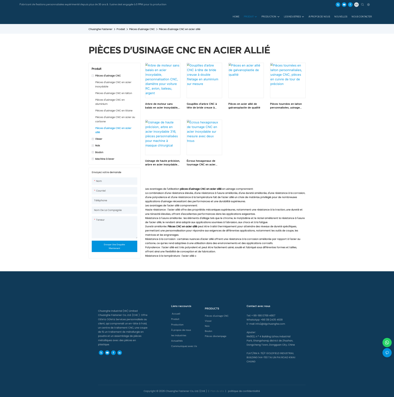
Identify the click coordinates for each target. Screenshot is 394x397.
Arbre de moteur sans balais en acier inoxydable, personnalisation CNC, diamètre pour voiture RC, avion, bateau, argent (161, 105)
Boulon (208, 331)
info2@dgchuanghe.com (270, 324)
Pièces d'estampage (215, 336)
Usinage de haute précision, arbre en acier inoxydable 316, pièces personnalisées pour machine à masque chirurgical (162, 162)
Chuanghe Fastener (100, 29)
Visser (208, 321)
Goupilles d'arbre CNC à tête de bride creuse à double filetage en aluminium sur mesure (202, 105)
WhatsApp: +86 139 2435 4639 (265, 319)
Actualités (177, 340)
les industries (178, 335)
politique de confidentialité (243, 391)
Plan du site (217, 391)
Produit (121, 29)
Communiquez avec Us (184, 346)
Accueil (176, 313)
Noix (207, 326)
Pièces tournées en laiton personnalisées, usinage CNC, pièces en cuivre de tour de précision (286, 105)
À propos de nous (181, 330)
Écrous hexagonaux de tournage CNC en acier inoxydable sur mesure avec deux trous (204, 162)
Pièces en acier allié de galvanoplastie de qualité (244, 105)
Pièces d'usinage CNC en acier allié (179, 29)
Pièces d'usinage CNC (142, 29)
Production (177, 324)
